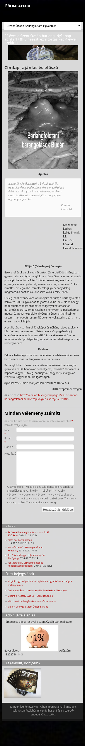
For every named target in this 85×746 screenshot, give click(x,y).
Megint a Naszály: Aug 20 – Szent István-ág (30, 595)
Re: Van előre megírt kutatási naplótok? (28, 532)
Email (7, 440)
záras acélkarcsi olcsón (20, 539)
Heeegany (13, 550)
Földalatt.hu (17, 6)
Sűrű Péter (13, 535)
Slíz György (13, 558)
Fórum (11, 526)
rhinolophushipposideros (21, 565)
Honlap (7, 447)
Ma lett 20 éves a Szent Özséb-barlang (28, 606)
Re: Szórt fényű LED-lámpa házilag (25, 547)
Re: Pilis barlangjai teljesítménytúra (26, 555)
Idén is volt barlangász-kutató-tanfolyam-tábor (32, 601)
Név (6, 432)
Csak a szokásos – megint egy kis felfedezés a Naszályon (37, 590)
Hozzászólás (7, 453)
